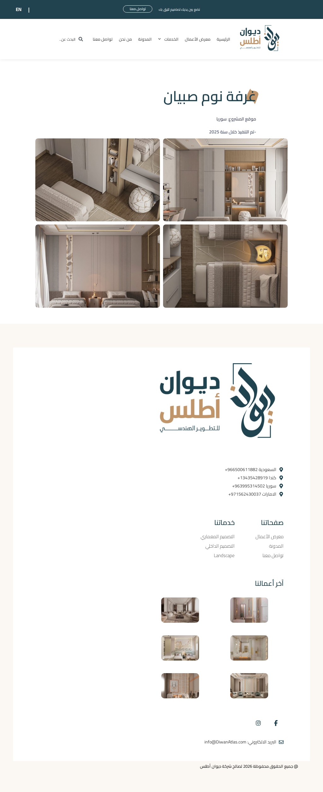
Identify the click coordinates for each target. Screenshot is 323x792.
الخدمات (171, 39)
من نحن (125, 39)
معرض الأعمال (197, 39)
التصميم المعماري (218, 536)
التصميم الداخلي (220, 546)
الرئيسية (223, 39)
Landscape (224, 555)
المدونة (145, 39)
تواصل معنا (103, 39)
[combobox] (64, 39)
